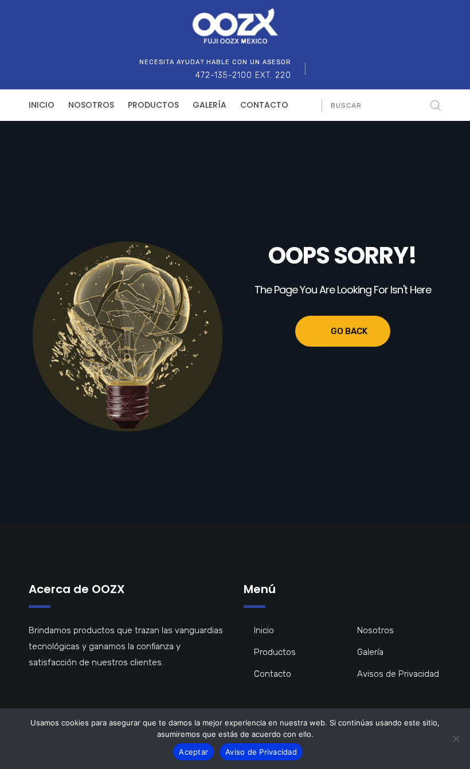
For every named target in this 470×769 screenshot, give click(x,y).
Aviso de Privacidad (261, 751)
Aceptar (193, 751)
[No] (455, 738)
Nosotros (91, 105)
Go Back (349, 331)
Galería (209, 105)
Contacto (264, 105)
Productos (153, 105)
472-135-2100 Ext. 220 (243, 75)
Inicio (41, 105)
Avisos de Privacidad (398, 674)
